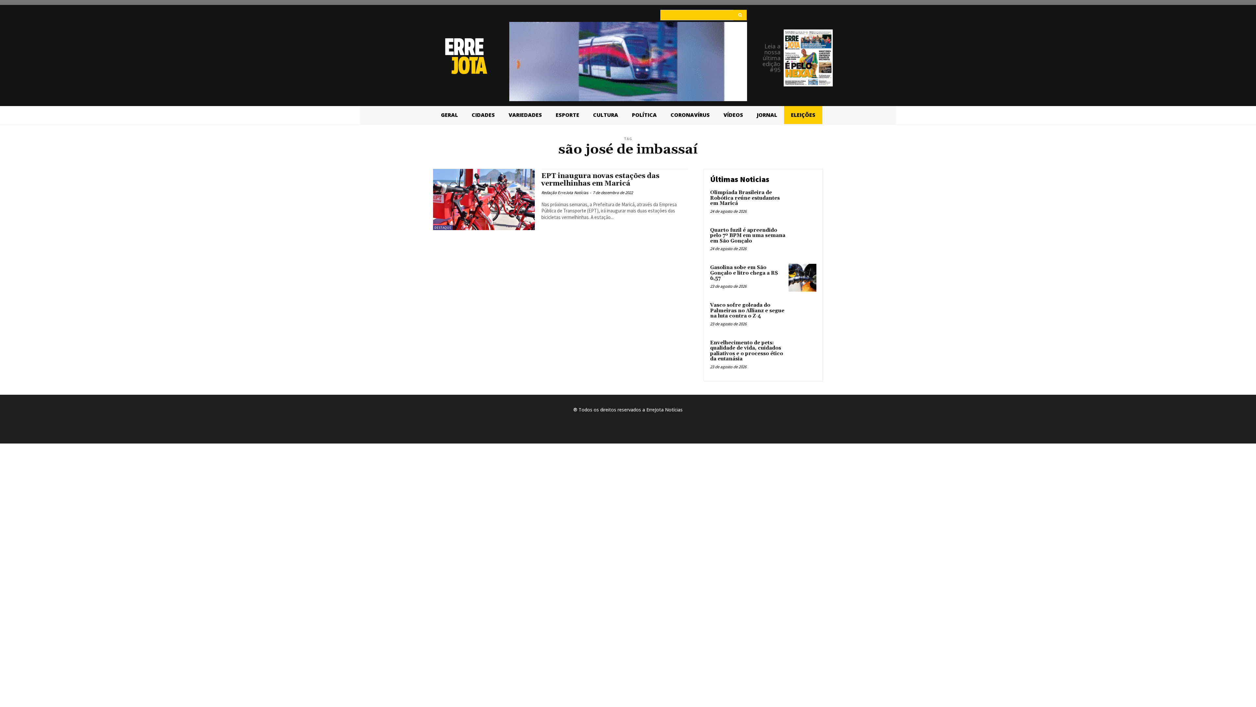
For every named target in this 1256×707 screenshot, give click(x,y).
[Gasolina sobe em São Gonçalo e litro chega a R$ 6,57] (802, 278)
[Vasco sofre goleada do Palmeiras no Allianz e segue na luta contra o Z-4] (802, 315)
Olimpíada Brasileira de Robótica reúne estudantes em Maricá (745, 198)
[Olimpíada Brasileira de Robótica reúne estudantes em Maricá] (802, 203)
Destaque (442, 228)
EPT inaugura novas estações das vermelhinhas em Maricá (600, 180)
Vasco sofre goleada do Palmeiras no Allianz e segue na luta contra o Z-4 (747, 310)
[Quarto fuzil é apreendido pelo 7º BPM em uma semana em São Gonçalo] (802, 240)
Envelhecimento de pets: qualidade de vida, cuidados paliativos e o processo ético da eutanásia (746, 351)
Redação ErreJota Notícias (564, 192)
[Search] (740, 15)
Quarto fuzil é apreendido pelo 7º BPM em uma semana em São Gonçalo (747, 235)
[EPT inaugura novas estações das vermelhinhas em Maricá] (484, 199)
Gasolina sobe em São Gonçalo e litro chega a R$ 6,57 (744, 272)
